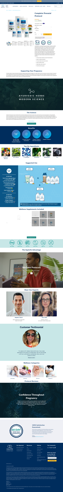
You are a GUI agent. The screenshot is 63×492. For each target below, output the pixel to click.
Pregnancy (50, 372)
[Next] (33, 25)
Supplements (15, 6)
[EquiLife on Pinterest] (52, 447)
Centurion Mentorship (30, 455)
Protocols (31, 6)
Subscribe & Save (38, 6)
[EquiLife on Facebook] (49, 447)
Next (55, 10)
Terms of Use (39, 447)
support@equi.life (24, 470)
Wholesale (28, 458)
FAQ (27, 447)
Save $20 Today (52, 460)
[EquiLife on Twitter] (54, 447)
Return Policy (39, 450)
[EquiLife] (5, 6)
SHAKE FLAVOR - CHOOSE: (38, 25)
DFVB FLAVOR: (37, 28)
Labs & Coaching (23, 6)
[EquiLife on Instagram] (48, 447)
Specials (49, 6)
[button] (37, 19)
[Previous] (7, 25)
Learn (44, 6)
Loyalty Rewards (29, 452)
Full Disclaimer (39, 455)
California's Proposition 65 (39, 436)
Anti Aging (12, 372)
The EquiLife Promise (19, 450)
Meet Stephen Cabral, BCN (20, 447)
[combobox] (58, 6)
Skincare (38, 372)
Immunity (25, 372)
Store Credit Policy (39, 452)
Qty (35, 32)
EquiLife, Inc (10, 463)
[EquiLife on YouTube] (51, 447)
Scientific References (31, 123)
